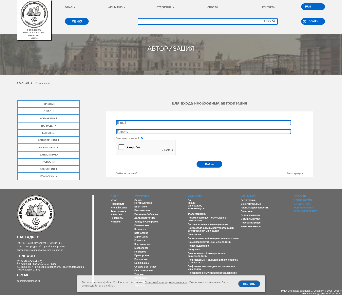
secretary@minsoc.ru (28, 281)
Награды (47, 125)
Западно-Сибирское (146, 221)
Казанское (140, 229)
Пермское (140, 251)
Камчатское (141, 233)
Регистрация (295, 173)
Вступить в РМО (250, 219)
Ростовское (141, 259)
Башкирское (141, 263)
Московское (141, 248)
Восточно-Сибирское (146, 214)
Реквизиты (117, 218)
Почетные (247, 211)
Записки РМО (49, 154)
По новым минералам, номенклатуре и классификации (197, 207)
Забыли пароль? (127, 173)
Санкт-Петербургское (143, 201)
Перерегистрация (251, 222)
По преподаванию (198, 245)
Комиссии (47, 176)
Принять (249, 283)
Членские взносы (251, 226)
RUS (308, 6)
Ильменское (141, 225)
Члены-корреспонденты (255, 207)
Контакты (268, 7)
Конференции (47, 140)
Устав (114, 200)
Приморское (141, 255)
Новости (212, 7)
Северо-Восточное (145, 266)
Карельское (141, 236)
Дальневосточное (145, 218)
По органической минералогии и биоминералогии (206, 254)
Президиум (117, 204)
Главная (23, 83)
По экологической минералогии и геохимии (213, 238)
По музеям (194, 249)
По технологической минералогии (208, 224)
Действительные (251, 204)
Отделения (164, 7)
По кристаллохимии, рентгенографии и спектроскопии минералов (211, 229)
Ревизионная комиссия (118, 213)
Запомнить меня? (128, 138)
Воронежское (142, 210)
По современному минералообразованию (212, 272)
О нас (69, 7)
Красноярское (142, 244)
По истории (194, 234)
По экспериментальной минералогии (209, 242)
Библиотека (47, 147)
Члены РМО (115, 7)
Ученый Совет (119, 207)
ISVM (339, 293)
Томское (139, 274)
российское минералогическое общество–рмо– (34, 34)
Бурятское (140, 206)
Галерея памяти (250, 215)
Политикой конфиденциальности (166, 282)
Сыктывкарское (143, 270)
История (116, 221)
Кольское (139, 240)
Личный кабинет (305, 211)
